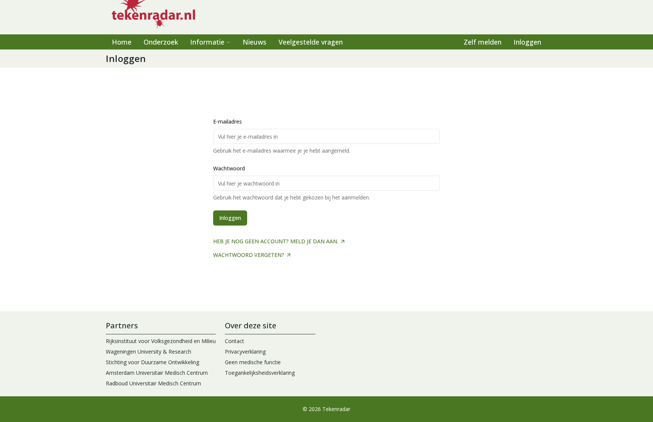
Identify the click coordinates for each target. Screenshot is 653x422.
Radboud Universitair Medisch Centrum (153, 383)
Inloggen (527, 41)
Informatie (207, 41)
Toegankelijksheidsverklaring (260, 372)
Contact (234, 341)
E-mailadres (227, 121)
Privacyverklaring (245, 351)
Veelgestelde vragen (311, 41)
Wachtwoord (229, 168)
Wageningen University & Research (148, 351)
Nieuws (254, 41)
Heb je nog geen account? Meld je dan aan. (275, 241)
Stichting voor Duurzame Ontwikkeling (152, 362)
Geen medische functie (253, 362)
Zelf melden (482, 41)
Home (122, 41)
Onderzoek (161, 41)
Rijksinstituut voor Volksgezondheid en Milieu (161, 341)
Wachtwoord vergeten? (248, 254)
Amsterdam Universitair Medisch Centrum (157, 372)
